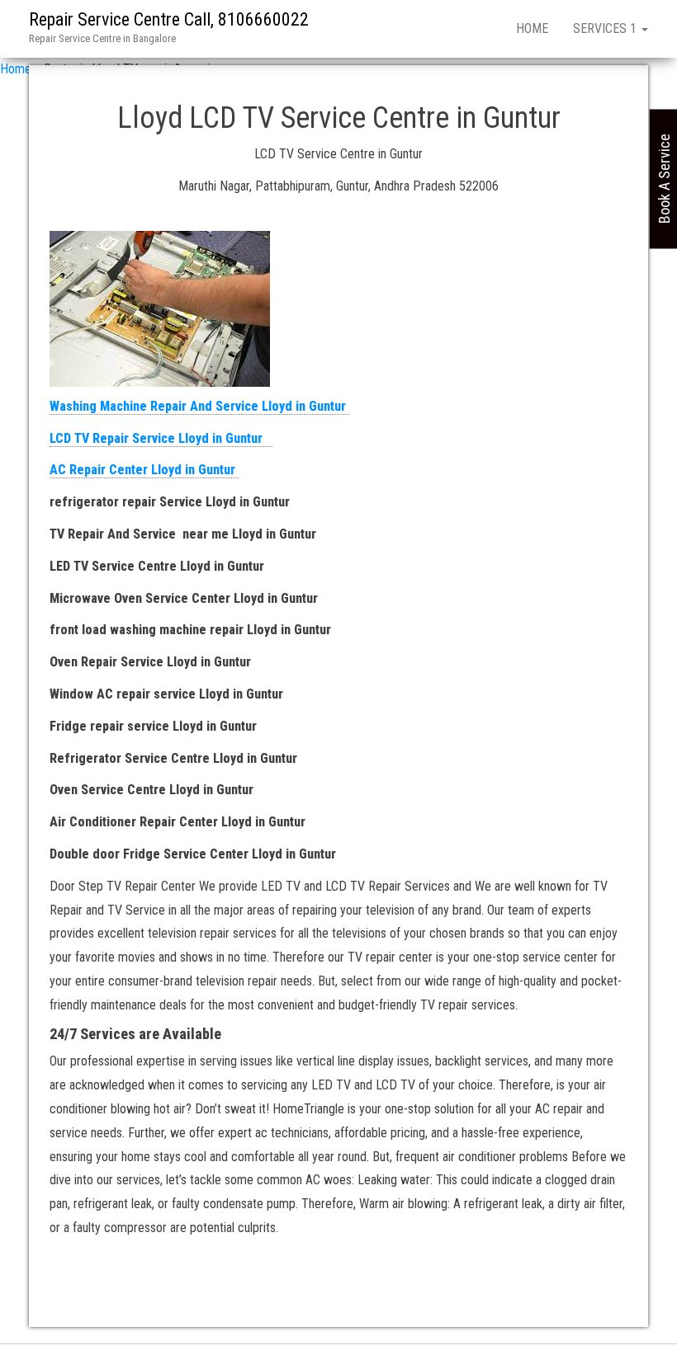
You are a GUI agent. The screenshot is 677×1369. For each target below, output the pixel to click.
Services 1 (606, 28)
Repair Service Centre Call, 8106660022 (169, 19)
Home (532, 28)
